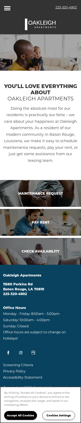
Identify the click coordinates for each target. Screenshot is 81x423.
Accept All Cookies (20, 415)
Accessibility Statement (23, 377)
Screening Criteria (18, 365)
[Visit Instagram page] (21, 353)
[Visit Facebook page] (8, 353)
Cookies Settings (59, 415)
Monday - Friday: (16, 314)
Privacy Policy (14, 371)
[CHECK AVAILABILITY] (40, 251)
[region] (40, 405)
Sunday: (9, 326)
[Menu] (7, 7)
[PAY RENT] (40, 222)
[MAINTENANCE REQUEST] (40, 193)
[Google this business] (33, 353)
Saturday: (11, 320)
